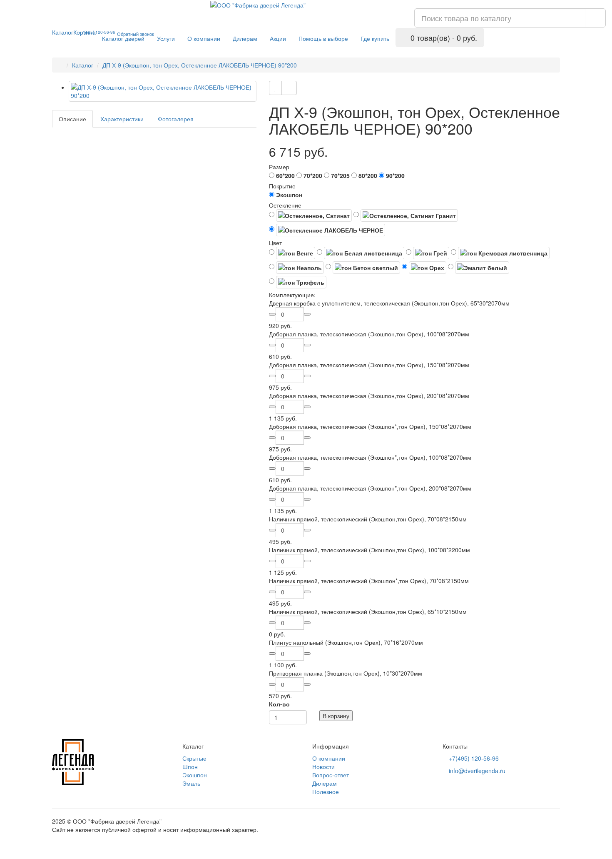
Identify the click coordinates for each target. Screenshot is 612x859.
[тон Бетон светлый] (363, 267)
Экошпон (194, 775)
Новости (323, 766)
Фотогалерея (176, 119)
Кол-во (279, 704)
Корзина (84, 32)
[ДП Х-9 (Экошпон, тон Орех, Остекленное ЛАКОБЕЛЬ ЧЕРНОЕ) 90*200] (162, 91)
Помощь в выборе (323, 38)
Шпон (190, 766)
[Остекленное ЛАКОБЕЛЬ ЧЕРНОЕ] (327, 230)
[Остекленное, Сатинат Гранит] (405, 215)
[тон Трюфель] (297, 282)
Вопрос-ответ (330, 775)
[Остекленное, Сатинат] (310, 215)
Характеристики (122, 119)
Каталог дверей (123, 38)
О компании (203, 38)
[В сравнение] (289, 88)
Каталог (62, 32)
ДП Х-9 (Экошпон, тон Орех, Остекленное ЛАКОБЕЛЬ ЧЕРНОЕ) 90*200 (199, 65)
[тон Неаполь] (296, 267)
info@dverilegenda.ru (476, 770)
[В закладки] (275, 88)
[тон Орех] (424, 267)
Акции (278, 38)
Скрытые (194, 758)
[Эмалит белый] (478, 267)
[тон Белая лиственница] (360, 253)
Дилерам (245, 38)
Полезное (325, 791)
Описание (72, 119)
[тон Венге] (292, 253)
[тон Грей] (427, 253)
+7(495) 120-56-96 (473, 758)
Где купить (375, 38)
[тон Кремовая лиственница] (500, 253)
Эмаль (191, 783)
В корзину (336, 715)
